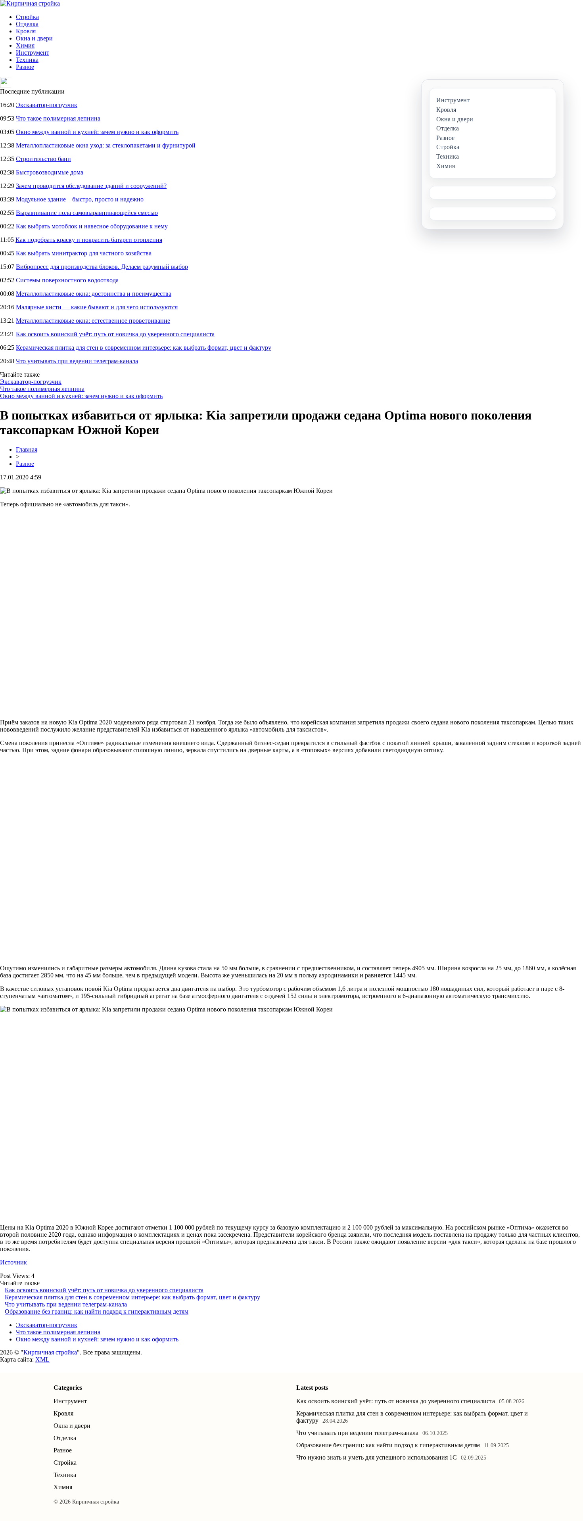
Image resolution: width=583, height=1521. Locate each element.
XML (42, 1359)
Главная (26, 449)
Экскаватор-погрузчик (46, 105)
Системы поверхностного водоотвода (67, 280)
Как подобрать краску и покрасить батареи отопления (88, 239)
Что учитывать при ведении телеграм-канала (77, 361)
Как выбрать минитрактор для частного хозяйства (84, 253)
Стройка (27, 16)
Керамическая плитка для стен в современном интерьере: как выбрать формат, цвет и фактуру (143, 347)
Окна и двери (34, 38)
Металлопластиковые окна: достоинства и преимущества (93, 293)
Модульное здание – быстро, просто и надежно (80, 199)
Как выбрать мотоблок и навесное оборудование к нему (92, 226)
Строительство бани (43, 158)
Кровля (26, 31)
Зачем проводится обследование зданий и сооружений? (91, 185)
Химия (25, 45)
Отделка (27, 24)
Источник (13, 1262)
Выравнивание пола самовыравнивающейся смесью (87, 212)
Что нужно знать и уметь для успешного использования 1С (376, 1457)
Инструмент (32, 52)
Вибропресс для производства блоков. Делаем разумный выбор (102, 266)
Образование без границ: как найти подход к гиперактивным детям (96, 1311)
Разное (25, 66)
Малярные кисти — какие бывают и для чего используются (97, 307)
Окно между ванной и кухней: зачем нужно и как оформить (97, 131)
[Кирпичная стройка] (30, 3)
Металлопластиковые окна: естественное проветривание (93, 320)
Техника (27, 59)
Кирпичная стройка (50, 1352)
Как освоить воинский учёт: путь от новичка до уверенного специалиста (115, 334)
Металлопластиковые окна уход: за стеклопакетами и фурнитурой (106, 145)
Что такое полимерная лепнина (58, 118)
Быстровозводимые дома (49, 172)
